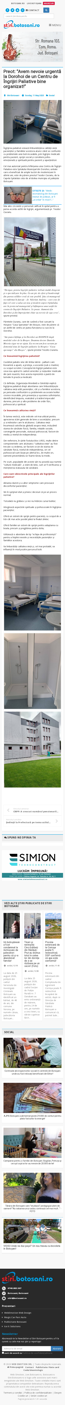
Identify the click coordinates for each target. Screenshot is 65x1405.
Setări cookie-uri (39, 1395)
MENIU (56, 25)
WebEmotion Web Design (17, 1312)
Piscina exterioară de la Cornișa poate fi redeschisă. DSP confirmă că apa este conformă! (52, 951)
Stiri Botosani (13, 95)
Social (52, 95)
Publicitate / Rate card (47, 1367)
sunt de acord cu (28, 1353)
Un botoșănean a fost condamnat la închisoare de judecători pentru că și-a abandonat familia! (11, 951)
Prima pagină (16, 1367)
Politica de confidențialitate (37, 1353)
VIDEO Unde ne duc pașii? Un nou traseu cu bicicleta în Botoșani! (31, 1247)
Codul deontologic (33, 1370)
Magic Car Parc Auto (15, 1317)
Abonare (57, 1348)
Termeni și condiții (12, 1392)
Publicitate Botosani (15, 1321)
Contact (29, 1367)
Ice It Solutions (12, 1326)
